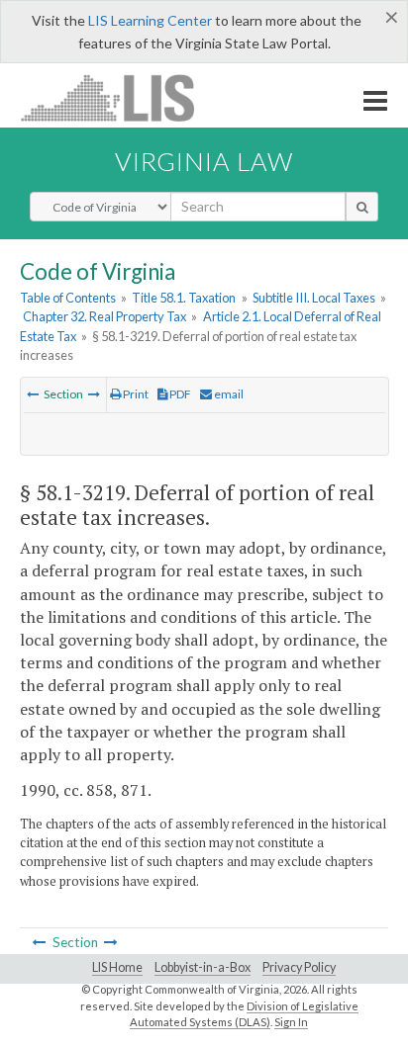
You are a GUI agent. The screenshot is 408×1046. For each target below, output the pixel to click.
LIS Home (117, 967)
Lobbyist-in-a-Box (202, 967)
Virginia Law (204, 161)
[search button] (362, 206)
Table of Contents (68, 297)
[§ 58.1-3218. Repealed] (33, 394)
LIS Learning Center (150, 20)
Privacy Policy (299, 967)
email (228, 394)
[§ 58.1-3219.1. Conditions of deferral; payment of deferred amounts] (94, 394)
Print (135, 394)
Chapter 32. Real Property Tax (104, 316)
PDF (179, 394)
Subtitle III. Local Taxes (314, 297)
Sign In (291, 1021)
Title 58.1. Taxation (184, 297)
